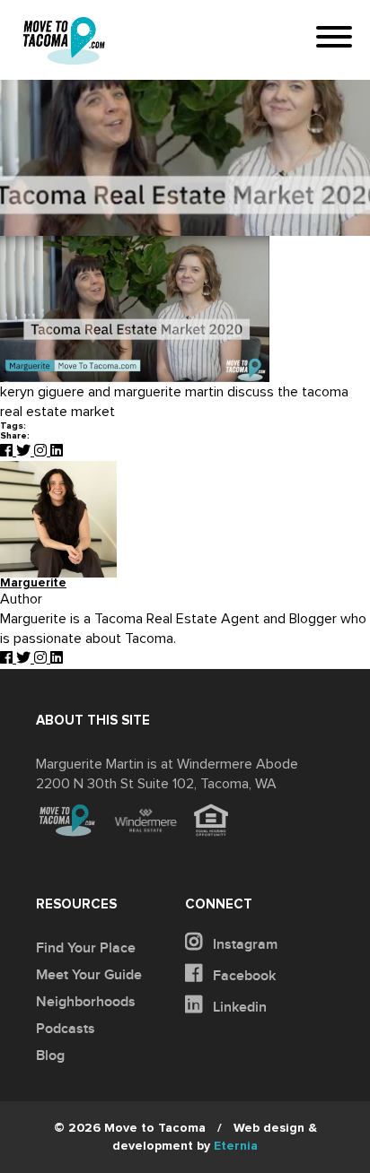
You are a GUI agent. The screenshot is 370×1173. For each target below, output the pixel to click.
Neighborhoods (86, 1002)
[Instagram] (42, 451)
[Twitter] (25, 451)
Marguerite (33, 583)
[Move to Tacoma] (64, 40)
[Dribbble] (56, 451)
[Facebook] (8, 451)
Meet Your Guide (89, 975)
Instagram (243, 944)
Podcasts (65, 1029)
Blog (50, 1055)
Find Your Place (86, 948)
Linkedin (238, 1007)
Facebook (242, 976)
